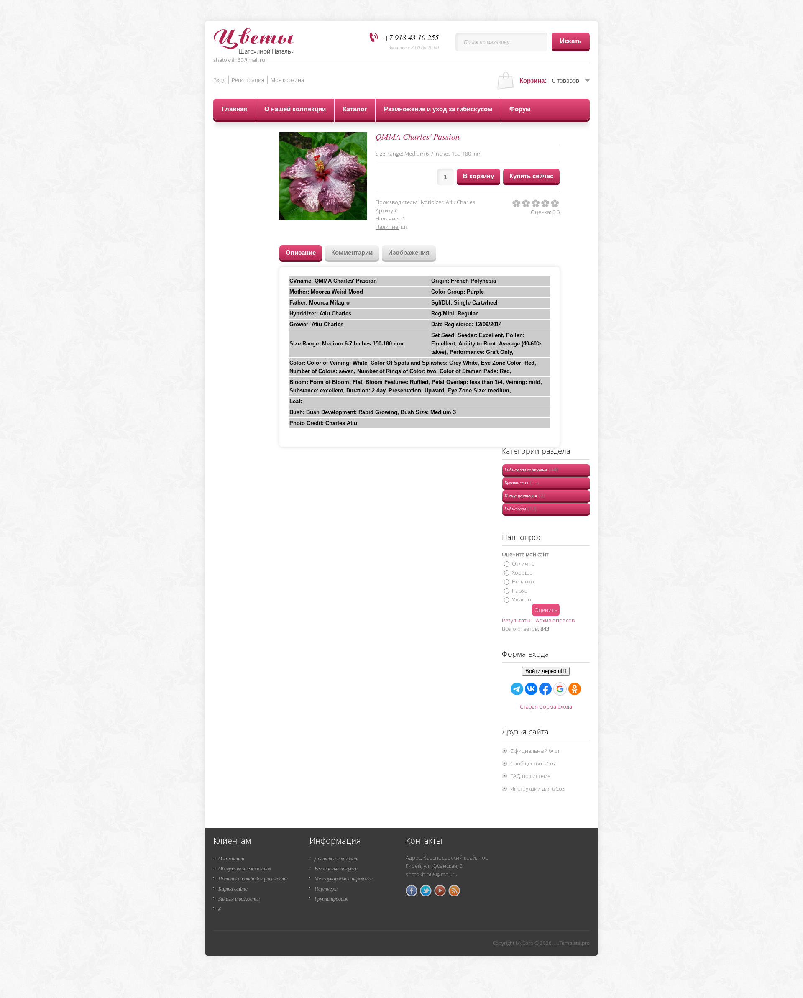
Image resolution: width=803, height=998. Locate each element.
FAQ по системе (530, 776)
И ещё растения (524, 495)
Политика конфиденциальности (253, 878)
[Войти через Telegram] (517, 689)
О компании (231, 858)
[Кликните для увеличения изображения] (323, 176)
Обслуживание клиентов (244, 868)
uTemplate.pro (573, 943)
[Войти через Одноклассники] (574, 689)
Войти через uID (545, 671)
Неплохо (523, 581)
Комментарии (352, 252)
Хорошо (522, 572)
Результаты (516, 620)
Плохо (520, 590)
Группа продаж (331, 898)
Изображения (409, 252)
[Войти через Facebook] (545, 689)
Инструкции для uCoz (537, 788)
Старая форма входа (546, 706)
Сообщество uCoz (533, 763)
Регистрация (248, 80)
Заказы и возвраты (239, 898)
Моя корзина (287, 80)
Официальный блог (535, 751)
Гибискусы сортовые (531, 469)
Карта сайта (233, 888)
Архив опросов (555, 620)
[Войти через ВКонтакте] (531, 689)
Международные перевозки (344, 878)
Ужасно (521, 599)
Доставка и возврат (336, 858)
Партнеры (326, 888)
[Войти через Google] (560, 689)
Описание (301, 252)
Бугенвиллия (521, 482)
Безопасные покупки (336, 868)
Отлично (523, 563)
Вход (219, 80)
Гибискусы (520, 508)
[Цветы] (253, 35)
